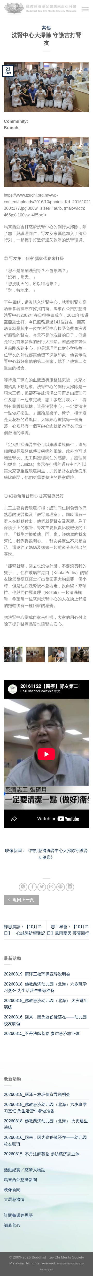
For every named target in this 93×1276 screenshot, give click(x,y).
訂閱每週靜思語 (18, 1215)
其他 (46, 27)
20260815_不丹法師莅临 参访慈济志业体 (42, 1033)
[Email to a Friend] (51, 887)
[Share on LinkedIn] (70, 887)
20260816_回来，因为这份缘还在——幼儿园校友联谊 (45, 1020)
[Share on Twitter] (41, 887)
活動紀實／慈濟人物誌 (24, 1170)
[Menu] (85, 9)
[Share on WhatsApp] (23, 887)
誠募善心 (12, 1225)
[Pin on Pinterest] (60, 887)
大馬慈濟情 (14, 1199)
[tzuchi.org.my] (41, 9)
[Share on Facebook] (32, 887)
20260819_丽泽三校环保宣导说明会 (37, 974)
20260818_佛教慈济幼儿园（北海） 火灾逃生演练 (46, 1003)
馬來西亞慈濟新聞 (20, 1179)
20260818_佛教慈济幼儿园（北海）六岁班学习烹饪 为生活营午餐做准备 (45, 987)
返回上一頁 (23, 899)
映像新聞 (12, 1189)
